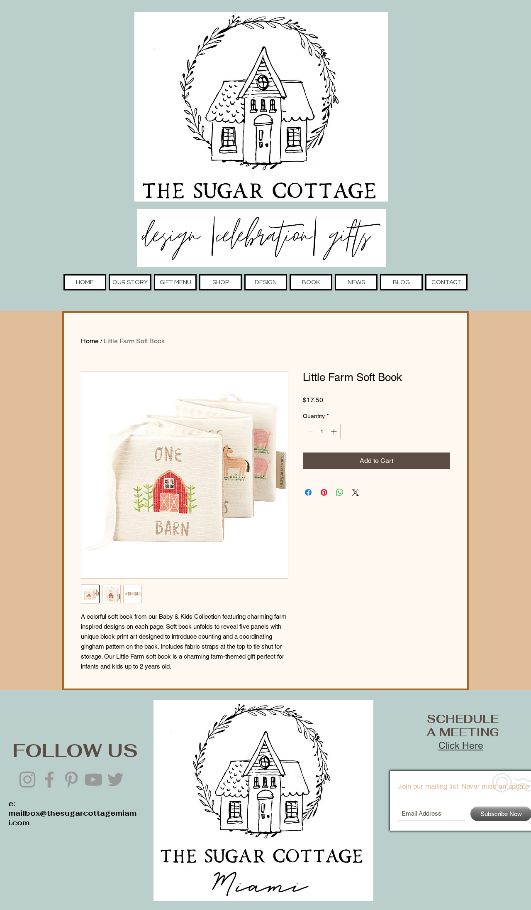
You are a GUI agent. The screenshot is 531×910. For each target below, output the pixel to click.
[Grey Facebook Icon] (49, 779)
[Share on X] (355, 492)
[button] (130, 282)
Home (90, 341)
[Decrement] (309, 431)
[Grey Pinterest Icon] (71, 779)
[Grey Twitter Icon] (115, 779)
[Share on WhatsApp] (340, 492)
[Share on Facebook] (308, 492)
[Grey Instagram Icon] (27, 779)
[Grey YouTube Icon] (93, 779)
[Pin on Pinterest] (324, 492)
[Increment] (334, 431)
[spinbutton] (321, 431)
